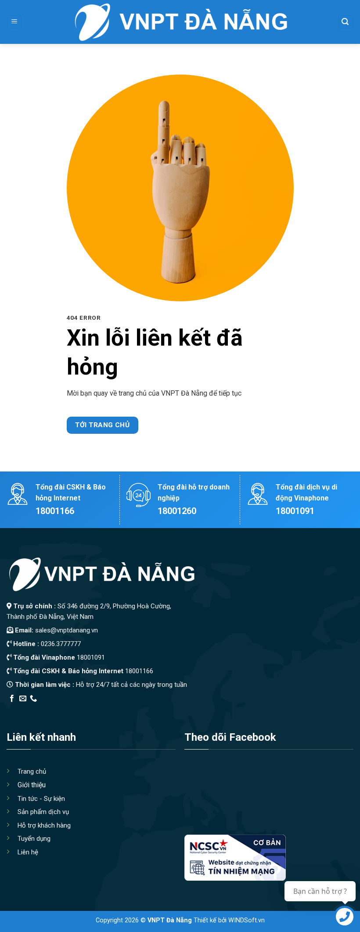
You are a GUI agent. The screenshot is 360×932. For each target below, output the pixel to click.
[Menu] (14, 22)
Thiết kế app (62, 710)
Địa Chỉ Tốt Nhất (106, 710)
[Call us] (33, 699)
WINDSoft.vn (246, 920)
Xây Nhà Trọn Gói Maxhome (173, 710)
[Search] (345, 22)
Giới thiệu (32, 785)
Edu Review (25, 710)
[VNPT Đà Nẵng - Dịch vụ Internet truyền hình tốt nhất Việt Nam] (180, 22)
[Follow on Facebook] (11, 699)
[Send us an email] (22, 699)
